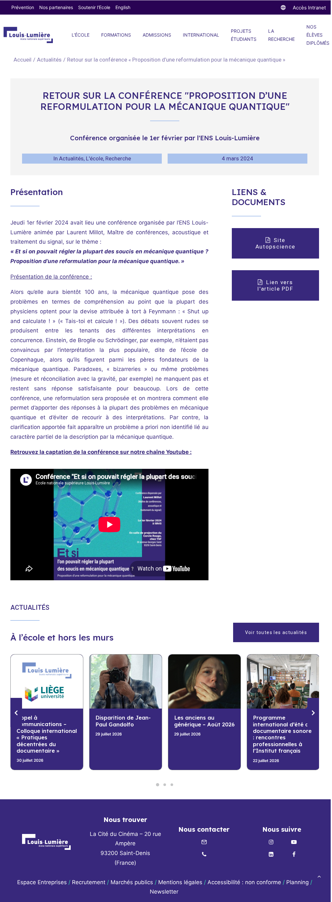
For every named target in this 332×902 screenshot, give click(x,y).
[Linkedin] (271, 854)
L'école (94, 158)
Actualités (49, 59)
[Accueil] (46, 842)
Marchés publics (132, 882)
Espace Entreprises (42, 882)
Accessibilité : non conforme (244, 882)
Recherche (118, 158)
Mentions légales (180, 882)
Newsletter (165, 891)
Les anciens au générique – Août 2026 (125, 720)
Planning (297, 882)
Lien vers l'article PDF (276, 285)
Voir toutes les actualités (276, 632)
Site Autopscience (275, 243)
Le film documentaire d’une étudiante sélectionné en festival (282, 727)
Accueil (22, 59)
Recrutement (88, 882)
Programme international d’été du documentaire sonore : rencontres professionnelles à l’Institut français (203, 734)
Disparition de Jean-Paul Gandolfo (44, 720)
